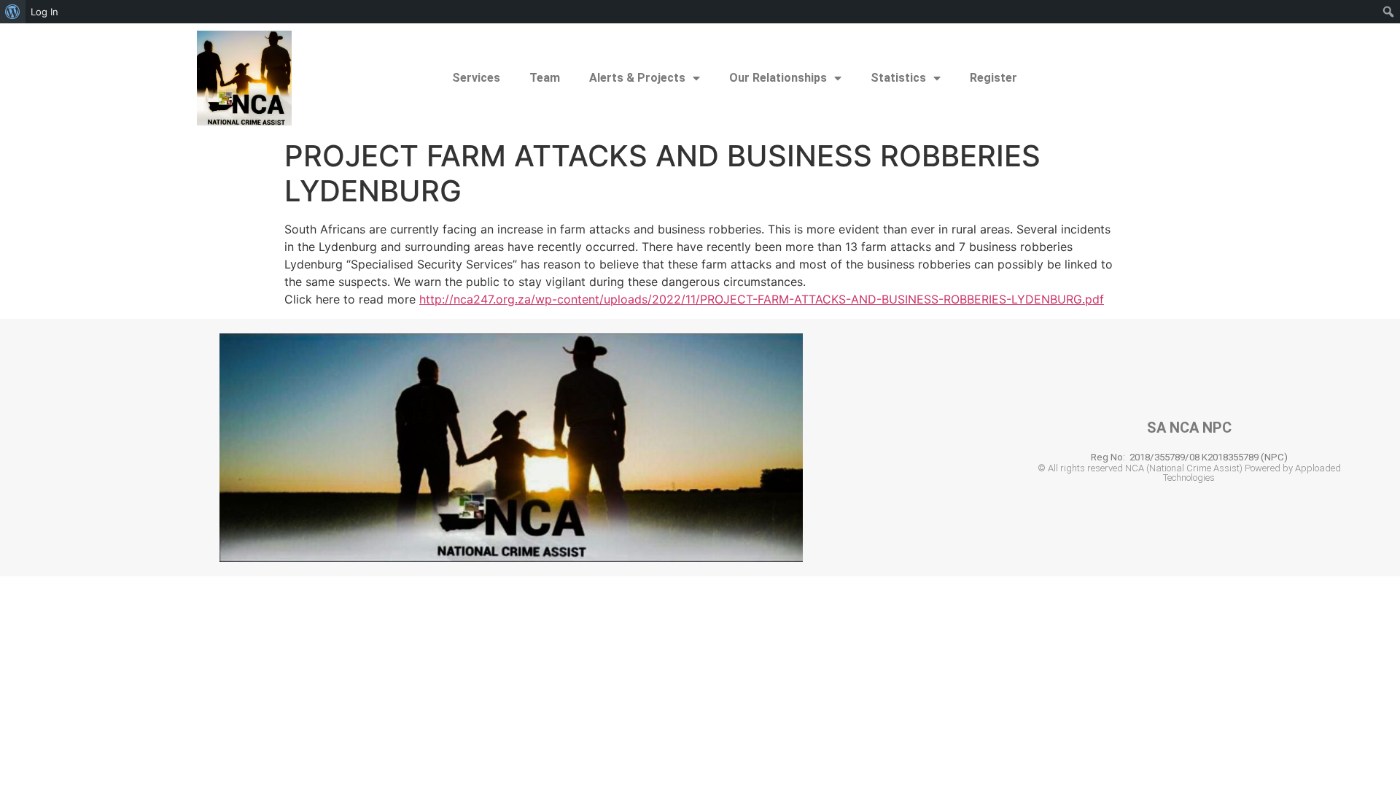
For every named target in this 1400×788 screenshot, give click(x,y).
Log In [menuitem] (44, 12)
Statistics (898, 78)
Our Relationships (778, 78)
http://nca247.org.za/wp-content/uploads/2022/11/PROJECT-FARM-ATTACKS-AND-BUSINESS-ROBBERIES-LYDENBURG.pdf (761, 299)
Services (476, 78)
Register (993, 78)
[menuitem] (13, 11)
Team (544, 78)
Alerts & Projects (637, 78)
